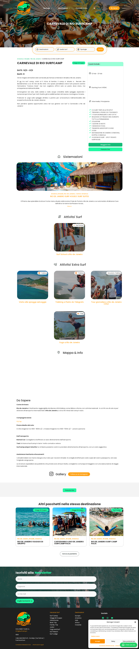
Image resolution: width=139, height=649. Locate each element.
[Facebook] (103, 618)
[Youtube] (112, 618)
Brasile (27, 59)
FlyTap (19, 421)
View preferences (129, 641)
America (20, 59)
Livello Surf (63, 49)
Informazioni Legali (38, 644)
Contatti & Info (81, 8)
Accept (97, 641)
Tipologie (46, 8)
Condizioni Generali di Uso (106, 645)
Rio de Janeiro (36, 59)
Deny (113, 641)
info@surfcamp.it (21, 631)
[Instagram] (107, 618)
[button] (135, 622)
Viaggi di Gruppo (78, 63)
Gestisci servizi (95, 636)
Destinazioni (63, 8)
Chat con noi (130, 645)
